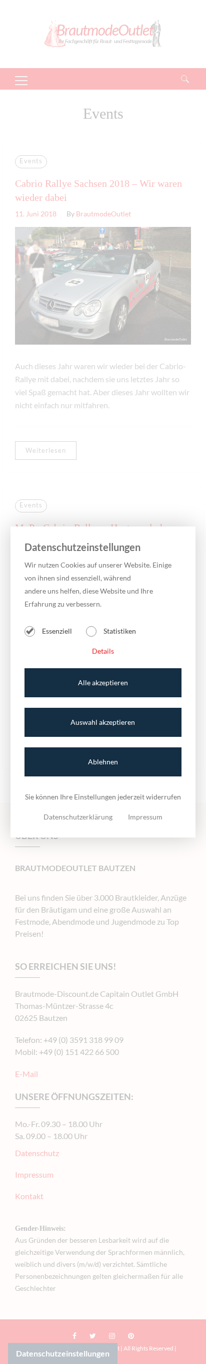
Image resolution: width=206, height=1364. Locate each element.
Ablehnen (103, 761)
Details (103, 651)
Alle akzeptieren (103, 682)
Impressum (145, 816)
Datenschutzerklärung (78, 816)
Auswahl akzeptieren (102, 722)
